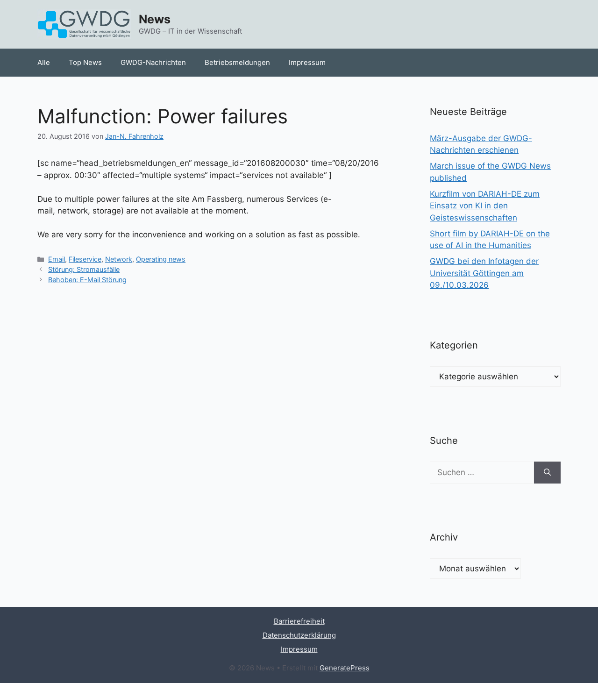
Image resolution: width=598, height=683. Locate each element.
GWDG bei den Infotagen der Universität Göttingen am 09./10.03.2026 (484, 273)
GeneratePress (345, 667)
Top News (85, 62)
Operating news (160, 259)
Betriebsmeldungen (237, 62)
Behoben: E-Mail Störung (87, 280)
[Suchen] (547, 473)
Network (118, 259)
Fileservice (85, 259)
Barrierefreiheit (299, 621)
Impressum (307, 62)
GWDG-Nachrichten (153, 62)
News (155, 19)
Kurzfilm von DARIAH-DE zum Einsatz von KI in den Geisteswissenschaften (485, 205)
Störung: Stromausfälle (84, 269)
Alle (43, 62)
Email (56, 259)
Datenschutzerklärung (299, 635)
